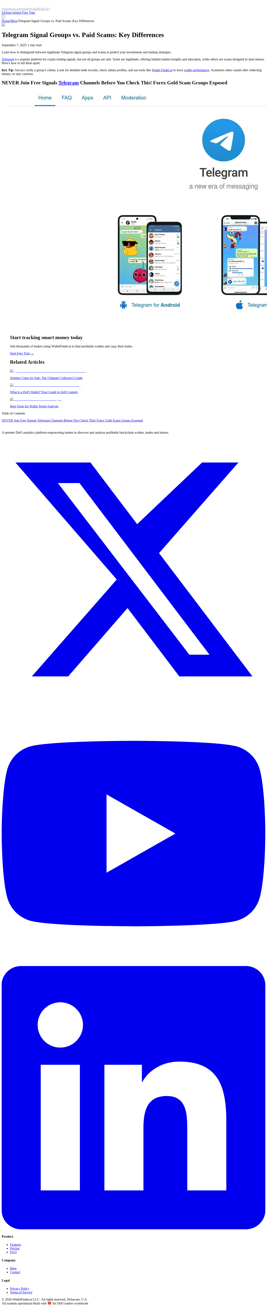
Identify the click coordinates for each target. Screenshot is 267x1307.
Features (15, 1244)
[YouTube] (133, 964)
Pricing (14, 1248)
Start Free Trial (25, 12)
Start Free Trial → (22, 353)
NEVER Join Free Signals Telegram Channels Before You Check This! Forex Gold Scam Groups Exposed (72, 420)
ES (4, 12)
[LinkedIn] (133, 1228)
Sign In (10, 12)
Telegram (8, 59)
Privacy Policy (19, 1288)
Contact (15, 1272)
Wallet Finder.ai (162, 70)
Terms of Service (21, 1292)
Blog (14, 21)
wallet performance (196, 70)
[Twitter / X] (133, 700)
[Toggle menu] (3, 17)
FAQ (13, 1252)
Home (6, 21)
